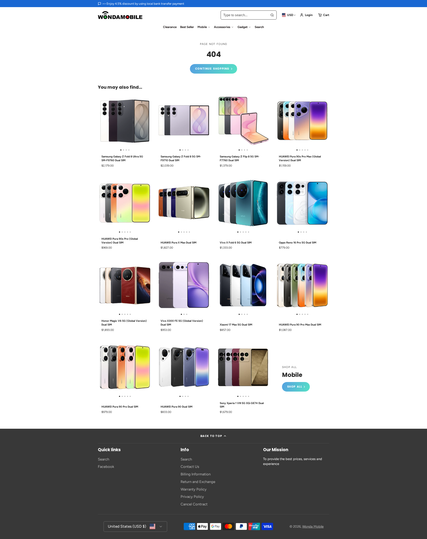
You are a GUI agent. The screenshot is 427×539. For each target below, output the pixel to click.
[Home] (120, 15)
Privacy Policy (192, 496)
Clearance (170, 27)
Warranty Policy (194, 489)
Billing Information (196, 474)
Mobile (202, 27)
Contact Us (190, 466)
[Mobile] (296, 378)
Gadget (243, 27)
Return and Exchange (198, 481)
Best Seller (187, 27)
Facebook (106, 466)
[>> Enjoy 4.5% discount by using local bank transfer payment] (141, 3)
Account (306, 15)
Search (259, 27)
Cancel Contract (194, 504)
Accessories (222, 27)
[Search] (272, 15)
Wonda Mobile (313, 527)
